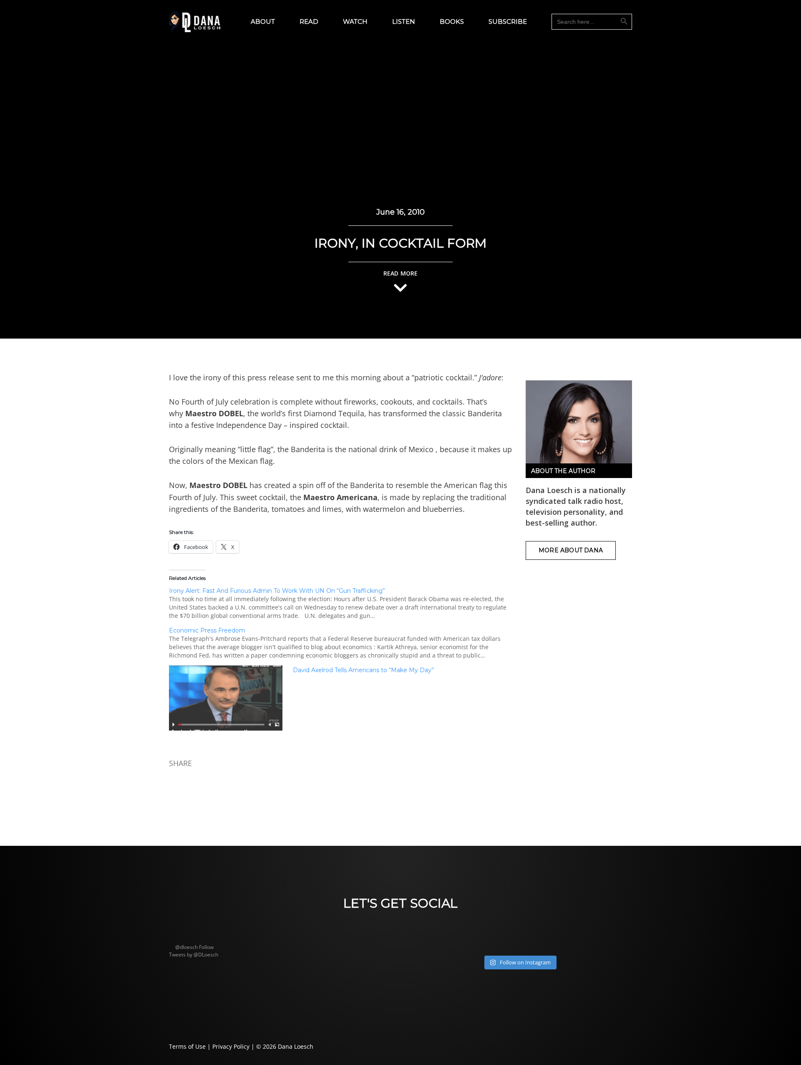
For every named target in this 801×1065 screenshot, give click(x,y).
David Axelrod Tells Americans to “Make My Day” (363, 670)
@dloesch (186, 947)
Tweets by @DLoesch (193, 954)
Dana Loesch (295, 1046)
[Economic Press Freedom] (345, 643)
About (263, 21)
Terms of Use (187, 1046)
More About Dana (571, 550)
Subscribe (508, 21)
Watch (355, 21)
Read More (400, 273)
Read (309, 21)
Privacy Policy (230, 1046)
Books (452, 21)
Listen (403, 21)
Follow (206, 947)
